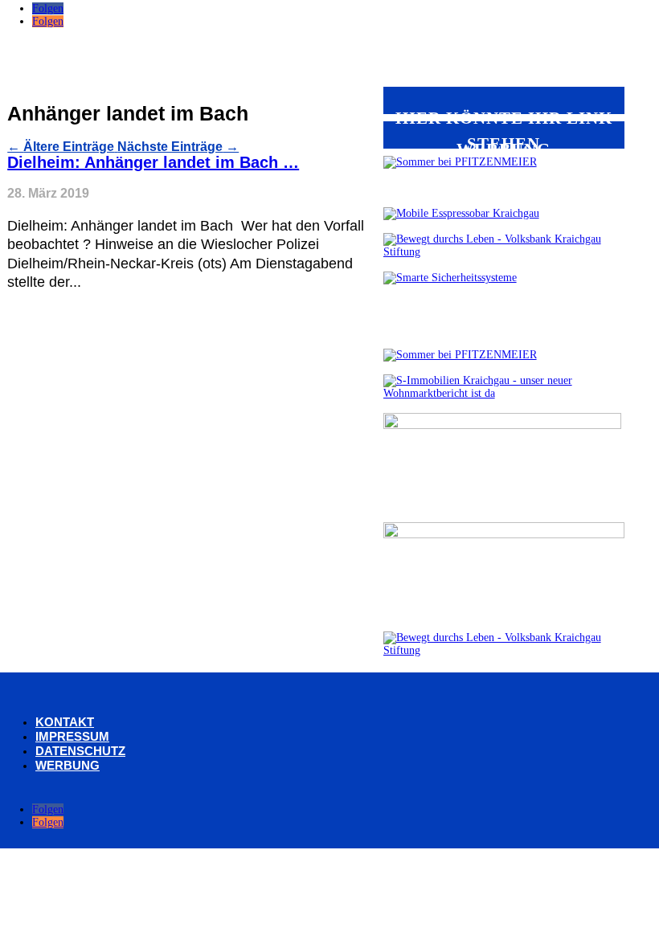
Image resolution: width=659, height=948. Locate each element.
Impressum (72, 736)
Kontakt (64, 722)
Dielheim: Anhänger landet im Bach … (153, 162)
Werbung (67, 765)
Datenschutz (80, 751)
